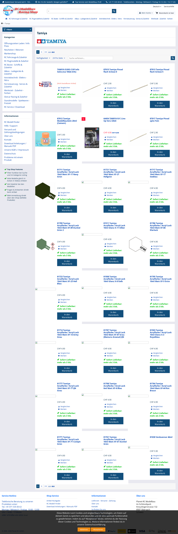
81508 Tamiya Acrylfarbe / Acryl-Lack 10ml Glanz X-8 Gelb (114, 279)
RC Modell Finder (12, 122)
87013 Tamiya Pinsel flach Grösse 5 (159, 70)
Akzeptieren (98, 529)
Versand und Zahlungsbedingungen (14, 131)
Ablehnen (84, 529)
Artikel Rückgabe (53, 501)
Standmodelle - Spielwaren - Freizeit (17, 102)
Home (6, 19)
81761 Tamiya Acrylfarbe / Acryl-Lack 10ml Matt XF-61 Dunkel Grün (115, 440)
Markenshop (10, 53)
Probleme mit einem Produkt (13, 158)
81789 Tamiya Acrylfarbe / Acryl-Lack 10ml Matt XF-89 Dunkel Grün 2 (68, 226)
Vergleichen (65, 87)
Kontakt (7, 139)
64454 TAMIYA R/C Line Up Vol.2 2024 (114, 119)
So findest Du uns (99, 509)
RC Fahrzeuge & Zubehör (18, 19)
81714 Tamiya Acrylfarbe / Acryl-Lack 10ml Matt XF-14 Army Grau (68, 333)
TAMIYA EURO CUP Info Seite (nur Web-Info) (68, 70)
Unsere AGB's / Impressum (16, 150)
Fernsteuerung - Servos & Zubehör (136, 19)
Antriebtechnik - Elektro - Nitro (110, 19)
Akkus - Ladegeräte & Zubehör (86, 19)
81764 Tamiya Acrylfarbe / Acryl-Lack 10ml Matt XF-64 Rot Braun (161, 387)
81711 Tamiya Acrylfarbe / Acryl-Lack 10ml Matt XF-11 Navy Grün (68, 173)
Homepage (2, 23)
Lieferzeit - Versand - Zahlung (104, 501)
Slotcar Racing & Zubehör (15, 96)
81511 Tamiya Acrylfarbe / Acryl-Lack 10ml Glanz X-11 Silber (114, 225)
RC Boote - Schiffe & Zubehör (62, 19)
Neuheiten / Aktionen (14, 49)
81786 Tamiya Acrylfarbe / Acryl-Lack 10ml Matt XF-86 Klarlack (161, 226)
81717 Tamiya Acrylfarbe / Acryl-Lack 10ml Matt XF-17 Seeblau (161, 173)
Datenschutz (10, 153)
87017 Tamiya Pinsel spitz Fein (159, 119)
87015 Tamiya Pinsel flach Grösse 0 (113, 70)
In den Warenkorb (113, 104)
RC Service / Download (14, 107)
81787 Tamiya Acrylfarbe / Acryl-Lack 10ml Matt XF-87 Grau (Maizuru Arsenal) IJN (114, 333)
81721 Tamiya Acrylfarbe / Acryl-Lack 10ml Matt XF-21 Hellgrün (114, 173)
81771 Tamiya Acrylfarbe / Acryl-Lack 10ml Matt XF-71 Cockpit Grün (69, 440)
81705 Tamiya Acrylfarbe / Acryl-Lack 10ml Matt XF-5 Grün (161, 279)
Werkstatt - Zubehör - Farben (162, 19)
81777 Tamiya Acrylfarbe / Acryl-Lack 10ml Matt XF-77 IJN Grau (68, 387)
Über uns (8, 136)
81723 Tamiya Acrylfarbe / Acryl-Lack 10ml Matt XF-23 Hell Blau (68, 280)
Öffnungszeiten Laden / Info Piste (17, 44)
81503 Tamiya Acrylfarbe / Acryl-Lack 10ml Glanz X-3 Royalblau (161, 333)
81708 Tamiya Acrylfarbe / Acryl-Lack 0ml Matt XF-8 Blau (114, 385)
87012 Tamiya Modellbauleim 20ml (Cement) (67, 120)
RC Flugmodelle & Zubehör (39, 19)
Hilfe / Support (11, 125)
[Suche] (114, 11)
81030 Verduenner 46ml (161, 437)
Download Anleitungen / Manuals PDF (15, 144)
